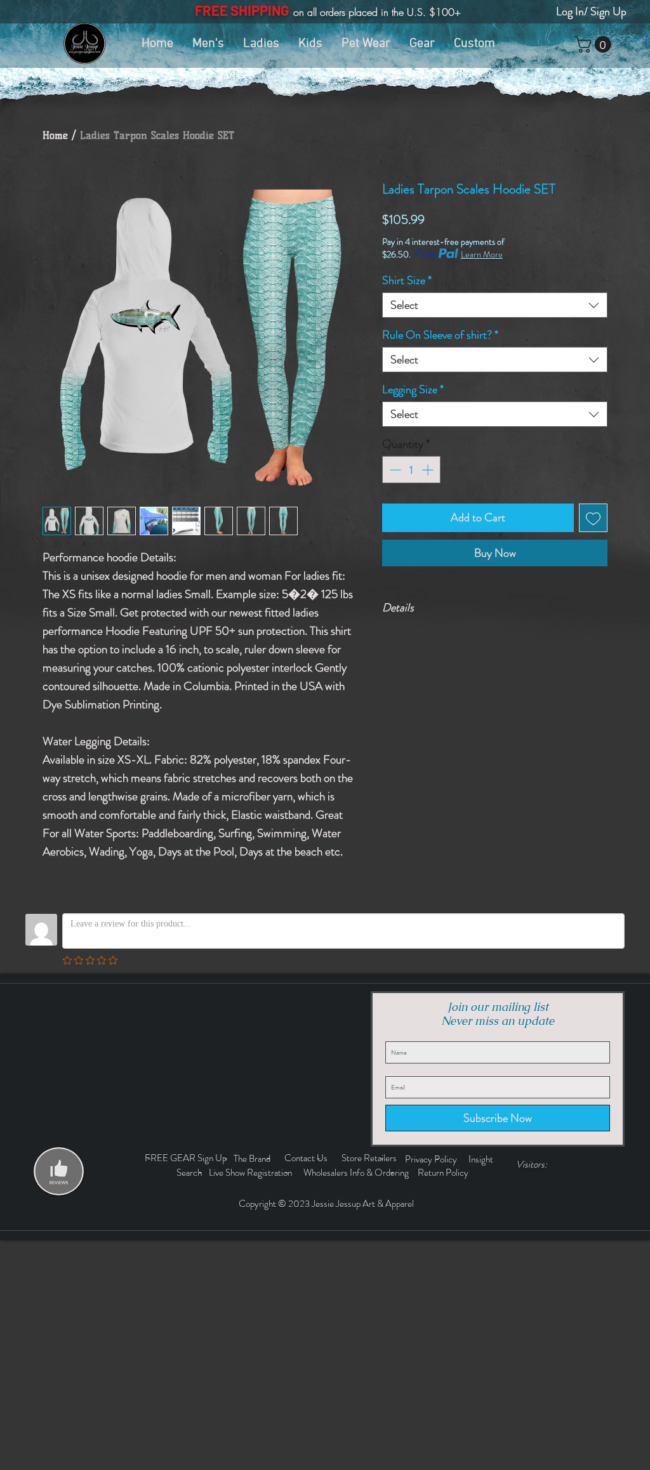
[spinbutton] (411, 470)
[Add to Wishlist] (593, 518)
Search (191, 1173)
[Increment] (429, 470)
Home (55, 135)
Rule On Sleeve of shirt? (440, 335)
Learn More (482, 254)
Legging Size (413, 389)
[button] (594, 44)
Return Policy (444, 1173)
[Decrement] (394, 470)
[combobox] (494, 305)
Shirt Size (407, 280)
